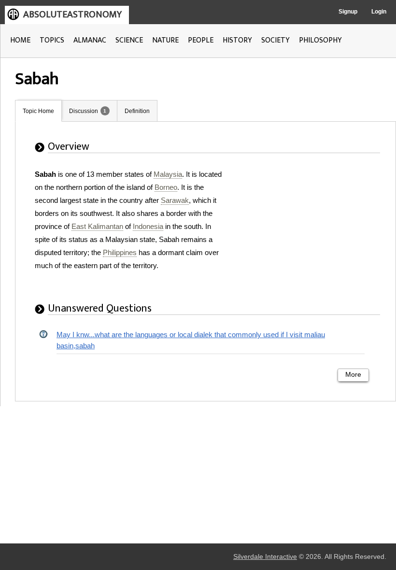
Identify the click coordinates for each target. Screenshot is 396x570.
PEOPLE (200, 40)
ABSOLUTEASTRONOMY (72, 14)
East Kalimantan (97, 226)
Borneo (166, 187)
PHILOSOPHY (320, 40)
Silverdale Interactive (265, 556)
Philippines (120, 252)
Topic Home (38, 111)
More (353, 374)
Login (378, 11)
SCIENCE (129, 40)
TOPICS (52, 40)
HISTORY (237, 40)
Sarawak (175, 200)
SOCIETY (275, 40)
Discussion (83, 111)
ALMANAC (89, 40)
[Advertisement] (308, 228)
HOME (20, 40)
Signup (348, 11)
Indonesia (148, 226)
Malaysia (168, 174)
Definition (137, 111)
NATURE (165, 40)
